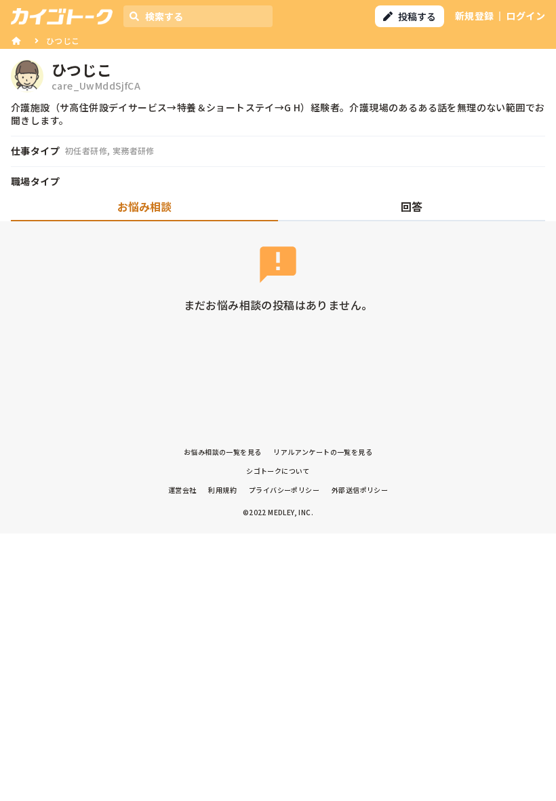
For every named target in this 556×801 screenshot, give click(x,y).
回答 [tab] (411, 206)
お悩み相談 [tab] (144, 206)
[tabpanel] (278, 288)
